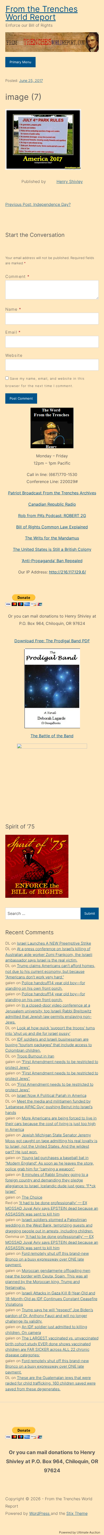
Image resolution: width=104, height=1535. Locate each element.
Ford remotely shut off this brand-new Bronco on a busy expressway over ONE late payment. (47, 1259)
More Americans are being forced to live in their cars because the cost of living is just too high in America (51, 1124)
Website (14, 355)
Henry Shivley (70, 181)
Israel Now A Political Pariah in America (51, 1095)
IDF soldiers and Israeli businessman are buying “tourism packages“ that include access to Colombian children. (48, 1045)
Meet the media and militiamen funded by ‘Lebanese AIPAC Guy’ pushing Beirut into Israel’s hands (49, 1107)
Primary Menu (20, 62)
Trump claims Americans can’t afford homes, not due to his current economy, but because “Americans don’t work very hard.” (50, 971)
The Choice (32, 1197)
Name (11, 309)
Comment (17, 276)
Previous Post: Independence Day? (38, 204)
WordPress (40, 1513)
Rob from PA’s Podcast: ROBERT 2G (52, 515)
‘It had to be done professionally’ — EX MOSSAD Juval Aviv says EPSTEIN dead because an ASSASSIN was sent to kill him (51, 1208)
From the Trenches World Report (42, 13)
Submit (89, 913)
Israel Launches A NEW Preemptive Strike (54, 943)
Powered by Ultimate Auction (79, 1532)
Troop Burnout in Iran (35, 1056)
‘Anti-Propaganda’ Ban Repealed (52, 560)
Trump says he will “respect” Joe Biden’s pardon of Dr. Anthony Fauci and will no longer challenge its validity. (49, 1315)
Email (11, 332)
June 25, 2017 (31, 80)
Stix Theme (77, 1513)
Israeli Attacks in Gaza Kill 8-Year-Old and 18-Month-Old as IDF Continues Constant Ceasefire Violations (51, 1299)
